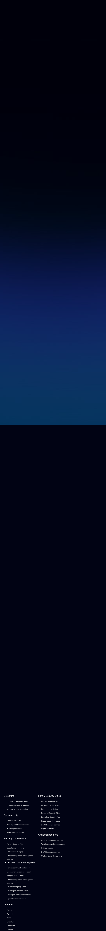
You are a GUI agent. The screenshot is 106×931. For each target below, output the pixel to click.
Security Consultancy (15, 838)
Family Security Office (49, 796)
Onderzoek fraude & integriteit (19, 862)
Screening (9, 796)
